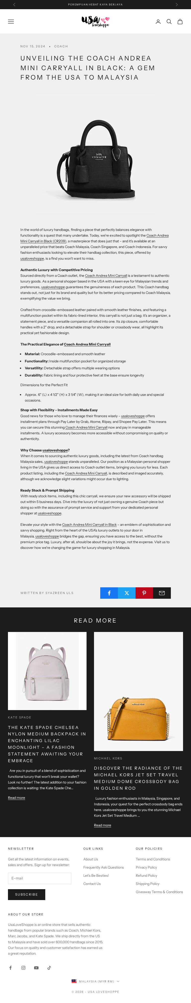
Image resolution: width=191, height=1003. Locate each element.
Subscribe (26, 894)
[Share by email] (162, 593)
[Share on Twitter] (127, 593)
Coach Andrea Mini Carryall (106, 275)
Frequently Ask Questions (103, 867)
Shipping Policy (147, 883)
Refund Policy (146, 875)
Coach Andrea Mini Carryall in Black (89, 524)
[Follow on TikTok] (49, 967)
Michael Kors (108, 758)
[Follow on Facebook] (10, 967)
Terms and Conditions (153, 859)
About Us (90, 859)
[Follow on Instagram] (23, 967)
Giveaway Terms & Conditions (159, 892)
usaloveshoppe (32, 258)
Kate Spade (20, 717)
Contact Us (92, 883)
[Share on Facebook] (109, 593)
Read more (16, 797)
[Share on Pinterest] (144, 593)
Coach (61, 46)
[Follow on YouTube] (36, 967)
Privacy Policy (146, 867)
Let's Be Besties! (96, 875)
